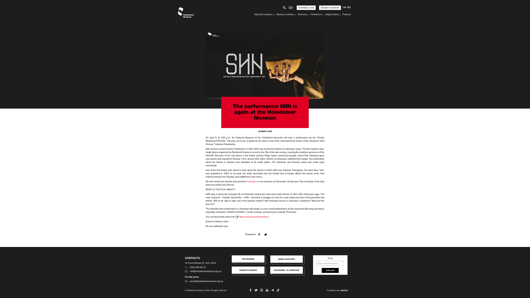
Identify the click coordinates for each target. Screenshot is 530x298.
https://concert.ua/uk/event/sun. (254, 217)
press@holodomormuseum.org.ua (206, 281)
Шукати (275, 8)
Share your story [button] (286, 259)
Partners (347, 14)
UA (344, 8)
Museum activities (285, 14)
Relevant (302, 14)
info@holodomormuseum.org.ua (205, 271)
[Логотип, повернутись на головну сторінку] (186, 12)
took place (252, 181)
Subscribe (330, 270)
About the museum (263, 14)
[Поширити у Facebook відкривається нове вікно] (261, 233)
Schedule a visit (306, 7)
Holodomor (316, 14)
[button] (249, 260)
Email (330, 258)
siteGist (344, 290)
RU (349, 8)
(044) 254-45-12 (198, 267)
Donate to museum (330, 7)
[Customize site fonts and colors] (290, 7)
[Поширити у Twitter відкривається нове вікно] (267, 233)
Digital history (332, 14)
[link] (249, 271)
